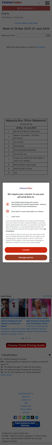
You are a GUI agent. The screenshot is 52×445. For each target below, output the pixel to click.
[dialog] (26, 222)
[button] (26, 216)
